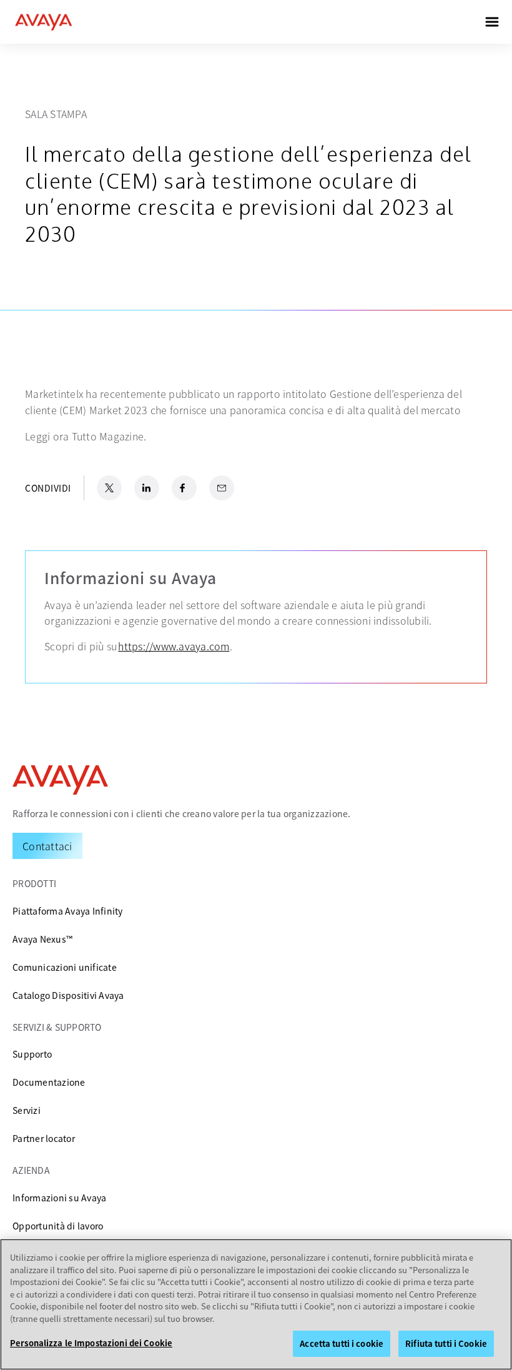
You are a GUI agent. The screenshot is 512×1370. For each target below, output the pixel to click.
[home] (43, 21)
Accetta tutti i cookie (341, 1343)
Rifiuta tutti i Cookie (446, 1343)
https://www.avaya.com (173, 645)
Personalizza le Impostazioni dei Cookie (91, 1343)
